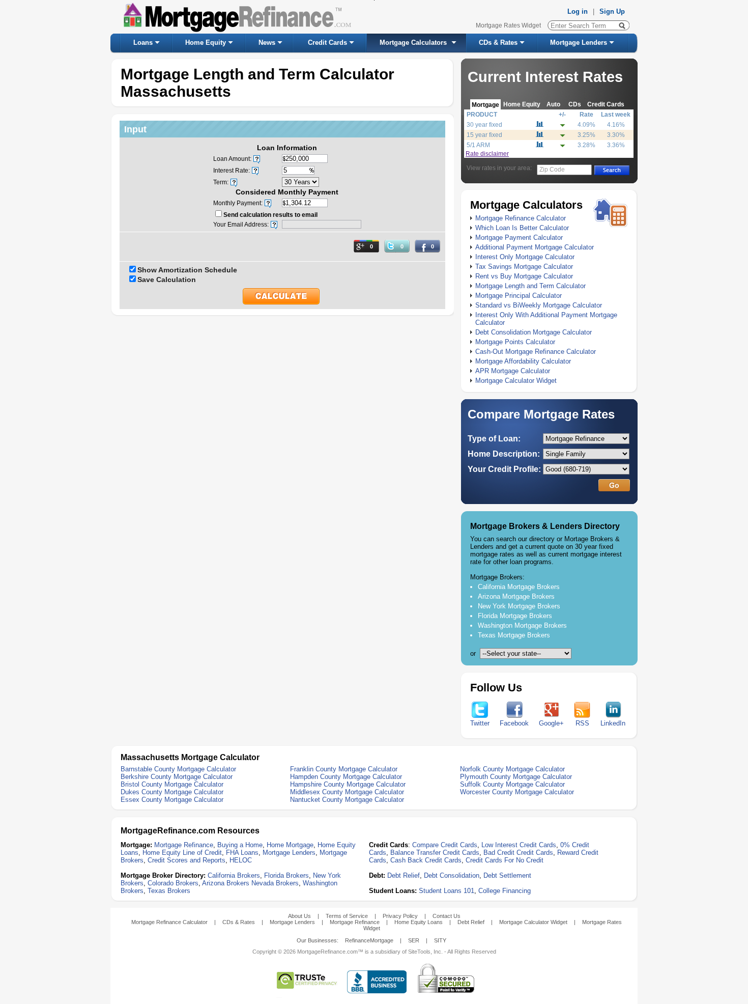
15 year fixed (484, 134)
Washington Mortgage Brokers (522, 625)
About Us (299, 916)
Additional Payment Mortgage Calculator (534, 247)
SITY (440, 940)
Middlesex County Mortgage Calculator (347, 792)
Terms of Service (347, 916)
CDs (574, 104)
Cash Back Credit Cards (426, 860)
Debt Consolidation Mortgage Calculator (533, 332)
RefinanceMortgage (369, 940)
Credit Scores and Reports (186, 860)
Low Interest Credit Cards (518, 845)
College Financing (504, 891)
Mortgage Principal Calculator (518, 295)
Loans (143, 42)
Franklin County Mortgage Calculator (343, 769)
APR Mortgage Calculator (512, 371)
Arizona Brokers (225, 883)
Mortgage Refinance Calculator (520, 218)
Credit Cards (327, 42)
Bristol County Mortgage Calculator (172, 784)
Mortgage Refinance (183, 845)
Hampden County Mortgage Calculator (346, 776)
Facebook (514, 723)
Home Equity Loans (418, 922)
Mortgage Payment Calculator (519, 237)
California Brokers (234, 875)
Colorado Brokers (173, 883)
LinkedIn (612, 723)
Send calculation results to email (270, 214)
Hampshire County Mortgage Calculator (348, 784)
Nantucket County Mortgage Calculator (347, 799)
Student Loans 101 (446, 891)
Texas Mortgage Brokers (514, 635)
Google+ (551, 723)
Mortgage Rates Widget (508, 25)
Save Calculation (166, 279)
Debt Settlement (507, 875)
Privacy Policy (400, 916)
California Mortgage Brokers (519, 587)
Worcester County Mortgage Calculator (517, 792)
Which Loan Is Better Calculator (522, 228)
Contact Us (447, 916)
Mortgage (485, 104)
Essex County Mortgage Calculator (172, 799)
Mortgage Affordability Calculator (523, 361)
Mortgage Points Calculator (515, 342)
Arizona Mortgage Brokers (516, 596)
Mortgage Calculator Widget (516, 380)
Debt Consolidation (451, 875)
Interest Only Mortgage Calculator (524, 257)
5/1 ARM (478, 145)
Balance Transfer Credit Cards (434, 852)
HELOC (240, 860)
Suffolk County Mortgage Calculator (512, 784)
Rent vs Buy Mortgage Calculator (524, 276)
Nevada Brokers (275, 883)
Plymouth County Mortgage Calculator (516, 776)
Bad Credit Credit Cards (518, 852)
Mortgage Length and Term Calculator (530, 286)
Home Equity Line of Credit (182, 852)
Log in (577, 11)
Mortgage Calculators (413, 42)
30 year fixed (484, 124)
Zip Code (552, 169)
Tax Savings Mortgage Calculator (524, 266)
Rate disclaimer (487, 153)
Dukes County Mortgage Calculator (172, 792)
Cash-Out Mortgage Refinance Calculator (535, 351)
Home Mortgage (290, 845)
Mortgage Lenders (578, 42)
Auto (553, 104)
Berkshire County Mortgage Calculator (177, 776)
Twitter (480, 723)
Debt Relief (403, 875)
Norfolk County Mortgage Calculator (512, 769)
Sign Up (612, 11)
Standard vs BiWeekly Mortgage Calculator (538, 305)
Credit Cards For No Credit (504, 860)
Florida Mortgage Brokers (515, 616)
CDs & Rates (498, 42)
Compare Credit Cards (444, 845)
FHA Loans (242, 852)
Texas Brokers (169, 891)
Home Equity (205, 42)
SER (413, 940)
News (266, 42)
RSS (582, 723)
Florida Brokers (286, 875)
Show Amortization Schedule (187, 270)
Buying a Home (240, 845)
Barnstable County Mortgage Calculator (178, 769)
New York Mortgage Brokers (519, 606)
